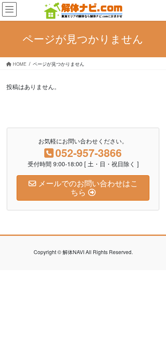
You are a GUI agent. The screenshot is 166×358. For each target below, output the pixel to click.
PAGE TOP (153, 339)
